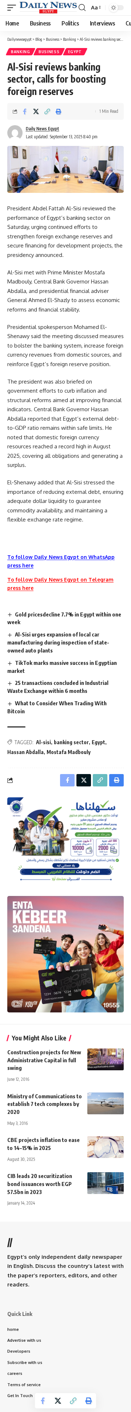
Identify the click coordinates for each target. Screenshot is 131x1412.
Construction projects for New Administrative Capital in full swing (44, 1060)
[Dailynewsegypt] (48, 7)
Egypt (75, 51)
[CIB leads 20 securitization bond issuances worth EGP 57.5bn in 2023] (105, 1183)
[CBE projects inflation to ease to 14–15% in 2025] (105, 1147)
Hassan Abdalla (25, 752)
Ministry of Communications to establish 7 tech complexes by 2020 (44, 1104)
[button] (13, 7)
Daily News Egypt (42, 128)
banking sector (71, 742)
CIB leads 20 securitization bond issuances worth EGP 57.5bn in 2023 (39, 1184)
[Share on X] (36, 111)
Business (49, 51)
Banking (20, 51)
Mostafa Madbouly (69, 752)
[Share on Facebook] (25, 111)
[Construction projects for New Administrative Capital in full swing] (105, 1059)
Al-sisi (43, 742)
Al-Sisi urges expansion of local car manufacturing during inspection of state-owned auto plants (58, 642)
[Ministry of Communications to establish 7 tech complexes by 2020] (105, 1103)
